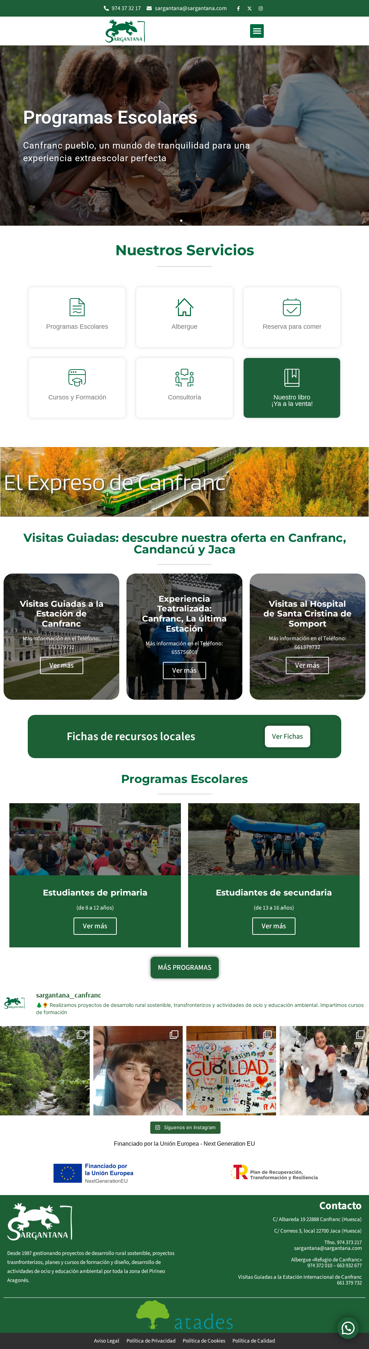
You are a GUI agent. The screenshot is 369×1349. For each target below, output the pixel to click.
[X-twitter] (249, 8)
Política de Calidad (253, 1341)
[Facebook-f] (238, 8)
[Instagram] (261, 8)
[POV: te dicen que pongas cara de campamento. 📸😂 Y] (138, 1071)
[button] (257, 31)
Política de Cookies (204, 1341)
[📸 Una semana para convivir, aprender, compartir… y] (231, 1071)
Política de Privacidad (150, 1341)
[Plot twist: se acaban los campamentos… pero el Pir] (45, 1071)
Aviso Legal (106, 1341)
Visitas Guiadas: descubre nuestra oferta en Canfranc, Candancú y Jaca (184, 543)
